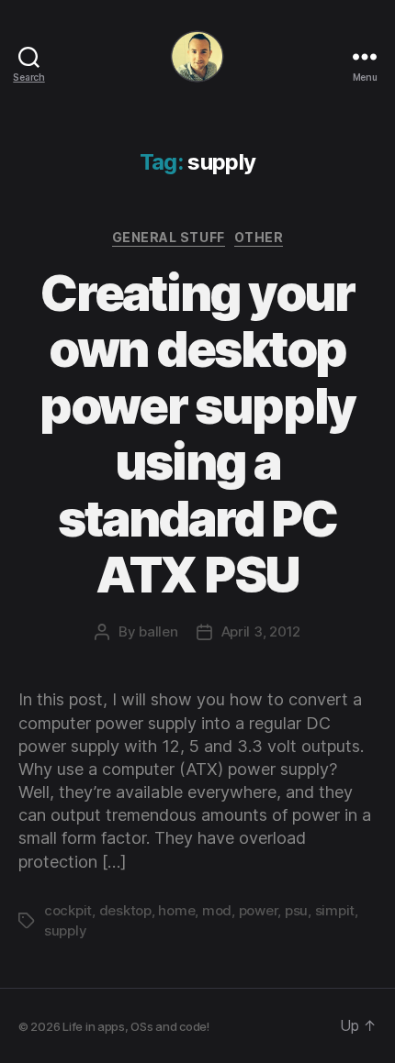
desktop (125, 910)
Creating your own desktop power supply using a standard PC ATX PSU (198, 434)
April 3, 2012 (261, 631)
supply (65, 930)
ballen (158, 631)
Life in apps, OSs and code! (135, 1026)
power (258, 910)
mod (216, 910)
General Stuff (168, 237)
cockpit (68, 910)
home (176, 910)
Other (259, 237)
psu (296, 910)
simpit (335, 910)
